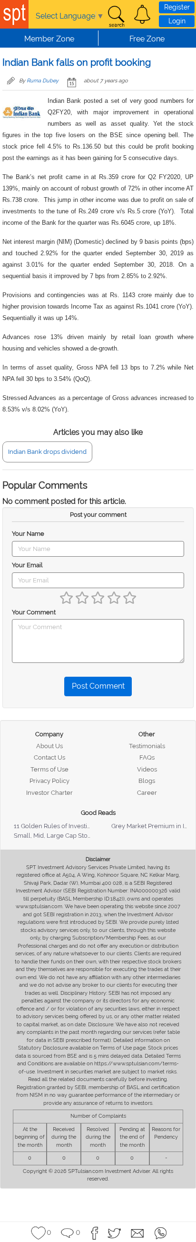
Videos (147, 769)
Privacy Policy (49, 780)
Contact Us (49, 757)
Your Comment (34, 612)
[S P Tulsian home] (14, 14)
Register (177, 7)
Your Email (27, 565)
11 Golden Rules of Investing (54, 826)
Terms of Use (49, 769)
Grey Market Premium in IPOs (153, 826)
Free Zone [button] (147, 38)
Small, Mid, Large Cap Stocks (55, 835)
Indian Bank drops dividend (47, 451)
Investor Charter (49, 792)
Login (177, 21)
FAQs (147, 757)
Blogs (146, 780)
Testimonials (147, 746)
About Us (49, 746)
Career (147, 792)
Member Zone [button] (49, 38)
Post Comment (98, 686)
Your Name (28, 533)
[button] (142, 14)
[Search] (116, 17)
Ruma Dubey (43, 81)
